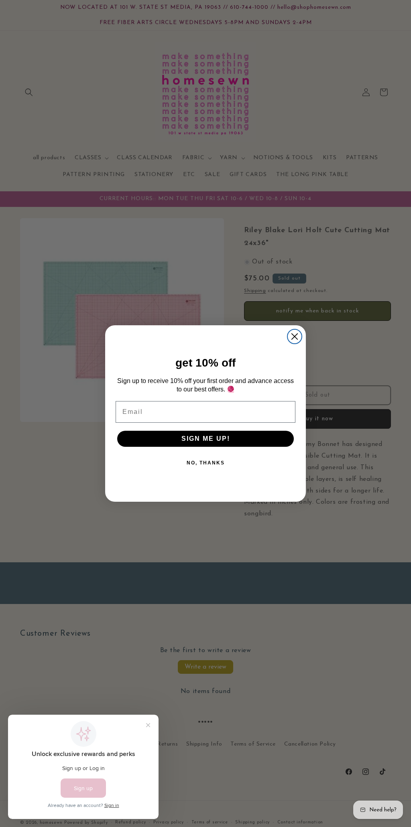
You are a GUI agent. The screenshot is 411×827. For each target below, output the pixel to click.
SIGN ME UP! (205, 438)
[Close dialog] (294, 336)
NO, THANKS (206, 463)
